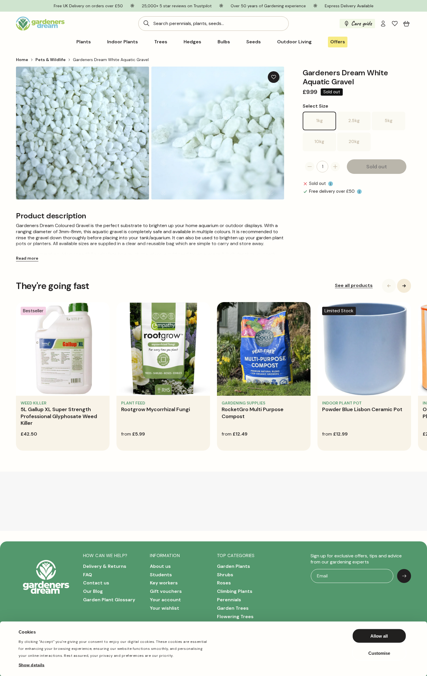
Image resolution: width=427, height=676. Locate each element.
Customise (379, 652)
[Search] (146, 23)
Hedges (192, 42)
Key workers (164, 583)
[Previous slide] (389, 286)
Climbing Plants (234, 591)
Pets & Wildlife (50, 59)
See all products (354, 285)
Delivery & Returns (104, 566)
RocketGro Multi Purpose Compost (253, 413)
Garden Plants (233, 566)
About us (160, 566)
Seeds (253, 42)
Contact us (96, 583)
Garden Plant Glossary (109, 600)
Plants (83, 42)
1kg (326, 124)
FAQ (87, 574)
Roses (224, 583)
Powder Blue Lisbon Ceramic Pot (362, 409)
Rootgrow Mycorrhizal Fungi (155, 409)
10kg (325, 145)
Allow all (379, 636)
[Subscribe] (404, 576)
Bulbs (224, 42)
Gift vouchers (166, 591)
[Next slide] (404, 286)
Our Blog (93, 591)
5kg (395, 124)
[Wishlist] (395, 23)
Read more (27, 258)
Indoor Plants (122, 42)
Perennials (229, 600)
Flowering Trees (235, 616)
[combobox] (213, 24)
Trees (160, 42)
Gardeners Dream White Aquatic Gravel (111, 59)
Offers (337, 42)
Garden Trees (233, 608)
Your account (165, 600)
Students (161, 574)
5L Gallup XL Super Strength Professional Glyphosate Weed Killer (59, 416)
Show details (31, 664)
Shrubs (225, 574)
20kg (360, 145)
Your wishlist (164, 608)
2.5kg (359, 124)
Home (22, 59)
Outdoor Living (294, 42)
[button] (406, 23)
